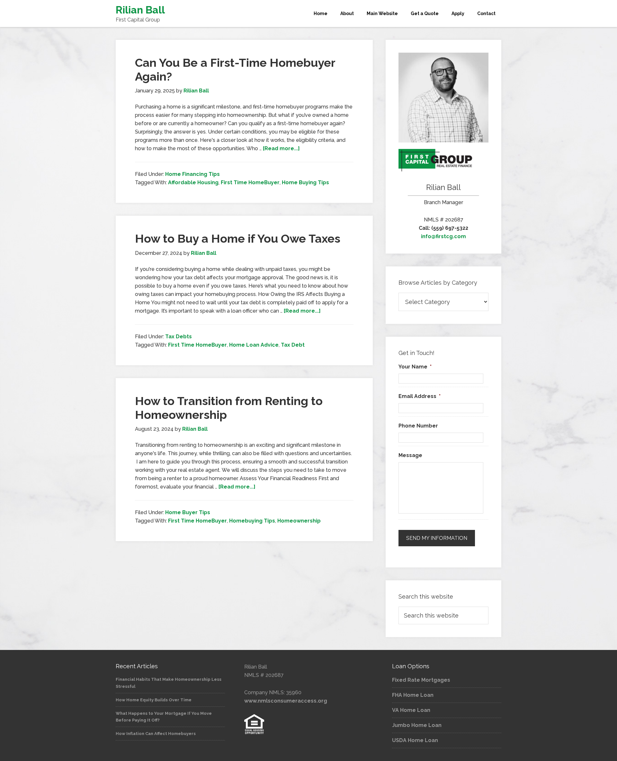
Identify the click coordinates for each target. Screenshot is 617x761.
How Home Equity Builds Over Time (154, 699)
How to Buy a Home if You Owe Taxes (237, 238)
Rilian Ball (140, 10)
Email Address (419, 396)
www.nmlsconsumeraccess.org (285, 701)
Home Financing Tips (192, 174)
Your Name (415, 367)
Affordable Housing (193, 182)
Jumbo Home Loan (417, 725)
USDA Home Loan (415, 740)
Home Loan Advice (254, 345)
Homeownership (299, 521)
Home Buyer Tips (187, 512)
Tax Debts (178, 336)
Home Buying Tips (305, 182)
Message (410, 455)
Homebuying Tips (252, 521)
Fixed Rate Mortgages (421, 680)
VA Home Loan (411, 710)
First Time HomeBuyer (250, 182)
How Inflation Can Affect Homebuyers (156, 733)
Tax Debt (293, 345)
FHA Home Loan (413, 695)
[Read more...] (281, 148)
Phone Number (418, 426)
